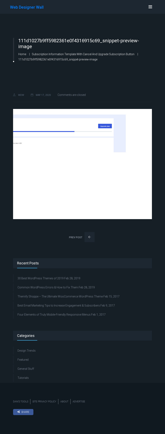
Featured (23, 359)
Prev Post (76, 237)
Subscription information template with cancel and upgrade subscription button (83, 54)
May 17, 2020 (43, 95)
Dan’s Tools (20, 401)
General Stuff (26, 368)
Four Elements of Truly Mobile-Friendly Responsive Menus (54, 314)
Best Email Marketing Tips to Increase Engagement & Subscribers (59, 305)
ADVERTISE (79, 401)
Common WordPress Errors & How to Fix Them (48, 287)
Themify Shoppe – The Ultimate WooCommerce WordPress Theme (60, 296)
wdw (21, 95)
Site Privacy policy (44, 401)
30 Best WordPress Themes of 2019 (41, 278)
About (64, 401)
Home (22, 54)
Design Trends (27, 350)
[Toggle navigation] (150, 7)
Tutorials (23, 377)
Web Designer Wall (27, 7)
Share (25, 412)
